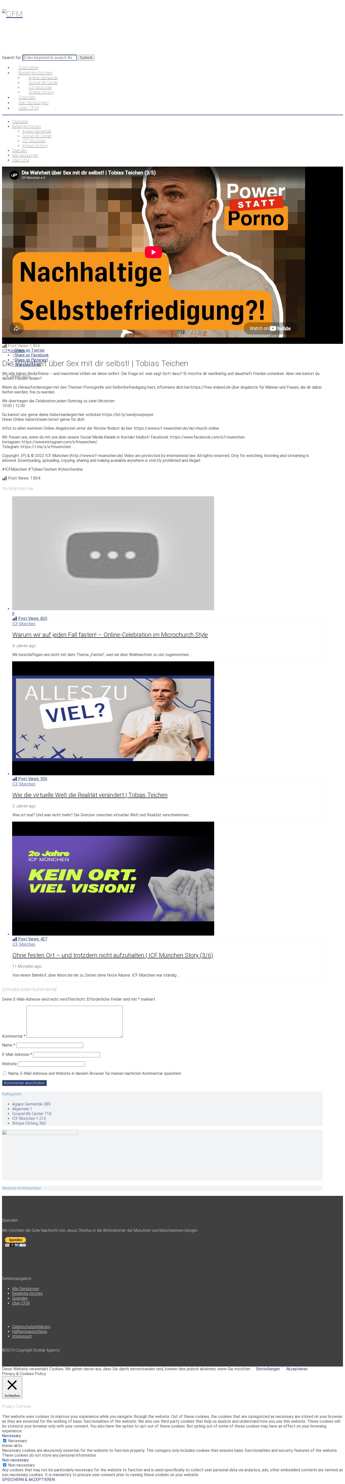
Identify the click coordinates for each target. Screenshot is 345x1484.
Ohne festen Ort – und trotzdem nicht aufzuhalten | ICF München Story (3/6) (112, 955)
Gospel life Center (31, 1113)
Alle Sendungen (25, 1288)
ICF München (13, 350)
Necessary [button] (11, 1435)
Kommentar (14, 1036)
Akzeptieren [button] (297, 1369)
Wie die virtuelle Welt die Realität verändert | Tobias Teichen (90, 795)
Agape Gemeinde (31, 1104)
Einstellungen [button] (268, 1369)
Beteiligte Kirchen (27, 1293)
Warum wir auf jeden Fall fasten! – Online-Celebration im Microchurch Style (110, 634)
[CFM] (12, 14)
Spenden (20, 1298)
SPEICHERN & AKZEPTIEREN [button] (28, 1479)
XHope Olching (29, 1123)
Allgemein (22, 1108)
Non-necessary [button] (15, 1460)
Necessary (17, 1440)
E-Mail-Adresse (17, 1054)
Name (8, 1045)
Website (9, 1063)
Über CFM (21, 1303)
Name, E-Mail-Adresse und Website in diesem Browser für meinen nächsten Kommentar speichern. (95, 1073)
